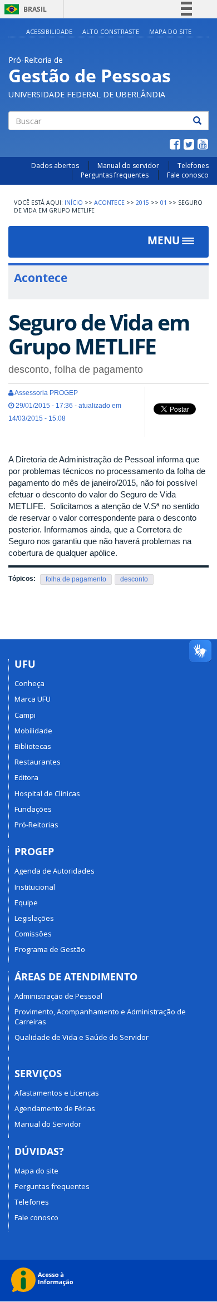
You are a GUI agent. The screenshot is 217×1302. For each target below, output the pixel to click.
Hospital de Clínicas (47, 793)
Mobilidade (33, 731)
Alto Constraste (110, 31)
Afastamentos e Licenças (56, 1093)
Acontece (109, 202)
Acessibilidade (49, 31)
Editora (26, 777)
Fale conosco (188, 175)
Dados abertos (55, 165)
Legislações (34, 918)
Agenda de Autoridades (54, 871)
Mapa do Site (170, 31)
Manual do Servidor (47, 1124)
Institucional (34, 887)
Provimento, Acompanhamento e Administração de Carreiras (100, 1017)
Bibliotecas (32, 746)
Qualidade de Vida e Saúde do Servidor (81, 1037)
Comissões (33, 934)
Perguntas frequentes (115, 175)
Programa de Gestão (49, 949)
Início (74, 202)
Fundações (33, 809)
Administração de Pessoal (58, 996)
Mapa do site (36, 1171)
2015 (142, 202)
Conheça (29, 683)
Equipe (26, 902)
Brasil (23, 9)
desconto (134, 579)
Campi (25, 715)
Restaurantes (37, 762)
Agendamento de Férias (54, 1108)
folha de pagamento (76, 579)
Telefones (193, 165)
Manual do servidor (128, 165)
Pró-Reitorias (36, 825)
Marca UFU (32, 699)
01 (163, 202)
